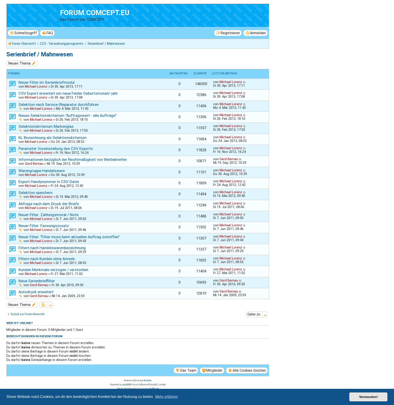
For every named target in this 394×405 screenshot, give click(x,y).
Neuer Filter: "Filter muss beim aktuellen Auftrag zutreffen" (68, 237)
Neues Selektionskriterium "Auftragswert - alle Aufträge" (67, 115)
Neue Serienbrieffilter (36, 281)
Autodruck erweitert (36, 292)
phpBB (126, 384)
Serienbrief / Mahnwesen (39, 54)
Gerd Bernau (34, 163)
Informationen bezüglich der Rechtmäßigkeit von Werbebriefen (72, 159)
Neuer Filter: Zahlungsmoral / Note (48, 214)
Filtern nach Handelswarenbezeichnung (52, 248)
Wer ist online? (19, 323)
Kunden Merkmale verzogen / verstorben (53, 269)
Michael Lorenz (36, 86)
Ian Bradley (146, 380)
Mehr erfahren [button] (166, 397)
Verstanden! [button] (368, 397)
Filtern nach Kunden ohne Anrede (46, 258)
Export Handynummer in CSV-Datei (48, 181)
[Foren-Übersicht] (34, 14)
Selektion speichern (35, 192)
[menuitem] (47, 33)
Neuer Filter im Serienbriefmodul (46, 82)
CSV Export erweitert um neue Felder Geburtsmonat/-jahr (68, 93)
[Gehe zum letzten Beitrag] (244, 82)
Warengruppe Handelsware (41, 170)
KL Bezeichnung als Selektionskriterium (52, 137)
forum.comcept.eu (95, 12)
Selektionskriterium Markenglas (46, 126)
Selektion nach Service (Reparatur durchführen (58, 104)
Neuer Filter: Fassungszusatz (43, 225)
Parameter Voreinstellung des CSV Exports (55, 148)
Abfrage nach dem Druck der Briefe (48, 203)
